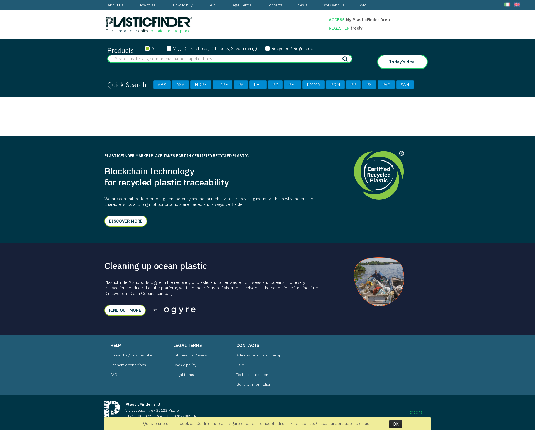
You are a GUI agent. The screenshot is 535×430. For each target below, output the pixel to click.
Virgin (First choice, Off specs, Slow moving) (215, 48)
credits (416, 412)
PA (241, 84)
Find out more (125, 310)
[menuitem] (115, 5)
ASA (180, 84)
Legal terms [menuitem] (183, 374)
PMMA (313, 84)
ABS (162, 84)
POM (335, 84)
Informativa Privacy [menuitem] (190, 355)
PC (275, 84)
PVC (386, 84)
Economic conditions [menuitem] (128, 364)
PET (292, 84)
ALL (155, 48)
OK (396, 424)
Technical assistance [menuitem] (254, 374)
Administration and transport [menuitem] (261, 355)
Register (340, 28)
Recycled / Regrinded (292, 48)
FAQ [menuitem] (113, 374)
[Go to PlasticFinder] (149, 22)
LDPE (222, 84)
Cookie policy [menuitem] (184, 364)
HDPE (201, 84)
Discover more (126, 221)
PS (369, 84)
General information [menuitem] (253, 384)
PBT (258, 84)
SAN (405, 84)
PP (353, 84)
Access (337, 19)
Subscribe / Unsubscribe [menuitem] (131, 355)
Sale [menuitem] (240, 364)
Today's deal (402, 62)
